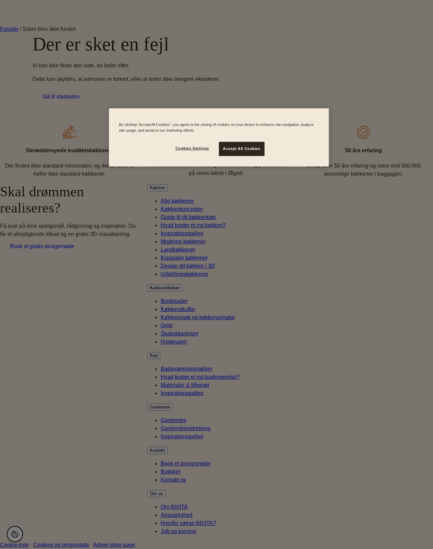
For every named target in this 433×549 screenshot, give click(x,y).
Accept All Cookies (241, 149)
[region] (219, 137)
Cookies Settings (192, 148)
